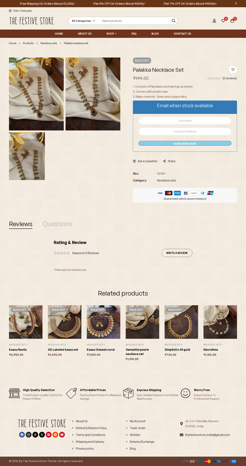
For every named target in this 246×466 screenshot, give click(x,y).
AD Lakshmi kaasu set (63, 349)
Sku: (136, 173)
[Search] (174, 21)
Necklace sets (49, 43)
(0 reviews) (230, 78)
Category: (140, 180)
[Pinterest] (49, 435)
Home (12, 43)
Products (28, 43)
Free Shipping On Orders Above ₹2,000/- (36, 3)
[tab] (20, 224)
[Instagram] (29, 435)
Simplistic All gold (177, 349)
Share (172, 161)
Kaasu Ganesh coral (101, 349)
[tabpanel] (123, 256)
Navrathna (210, 349)
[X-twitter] (42, 435)
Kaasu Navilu (18, 349)
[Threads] (35, 435)
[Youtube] (62, 435)
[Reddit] (55, 435)
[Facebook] (22, 435)
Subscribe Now (185, 143)
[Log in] (214, 21)
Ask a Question (147, 161)
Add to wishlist (233, 70)
